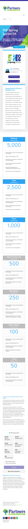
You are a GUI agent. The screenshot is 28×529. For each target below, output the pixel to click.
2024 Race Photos (13, 81)
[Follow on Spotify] (17, 518)
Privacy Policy (19, 505)
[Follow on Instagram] (9, 518)
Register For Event (19, 47)
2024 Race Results (13, 76)
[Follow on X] (6, 518)
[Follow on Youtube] (14, 518)
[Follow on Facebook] (4, 518)
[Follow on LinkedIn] (12, 518)
